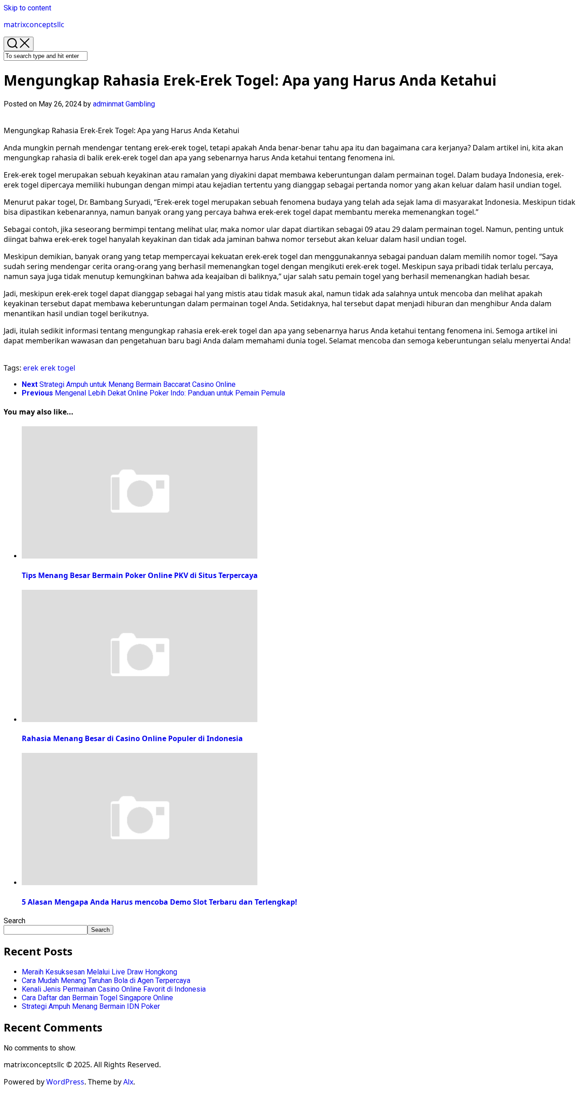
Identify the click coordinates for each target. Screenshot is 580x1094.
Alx (128, 1082)
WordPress (65, 1082)
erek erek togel (49, 368)
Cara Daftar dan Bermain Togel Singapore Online (97, 997)
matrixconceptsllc (34, 24)
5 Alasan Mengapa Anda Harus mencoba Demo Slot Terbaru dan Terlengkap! (159, 902)
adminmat (108, 104)
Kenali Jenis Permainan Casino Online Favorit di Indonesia (114, 989)
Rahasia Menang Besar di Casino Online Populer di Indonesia (132, 738)
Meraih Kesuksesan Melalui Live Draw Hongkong (99, 972)
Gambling (140, 104)
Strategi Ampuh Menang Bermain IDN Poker (91, 1006)
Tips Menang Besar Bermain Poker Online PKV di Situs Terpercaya (140, 575)
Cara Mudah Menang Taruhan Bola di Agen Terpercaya (106, 980)
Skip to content (27, 8)
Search (14, 920)
